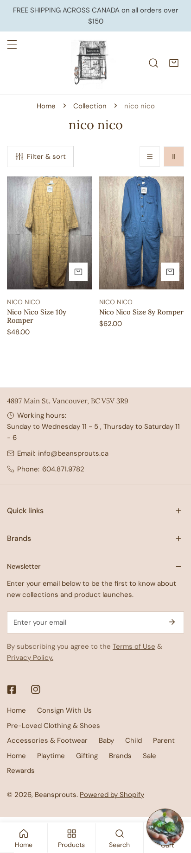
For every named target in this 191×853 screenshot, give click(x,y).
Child (133, 740)
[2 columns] (174, 156)
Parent (164, 740)
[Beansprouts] (93, 63)
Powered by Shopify (112, 794)
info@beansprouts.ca (73, 453)
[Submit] (172, 622)
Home (46, 106)
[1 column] (150, 156)
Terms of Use (134, 646)
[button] (174, 63)
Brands (120, 755)
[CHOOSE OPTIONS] (78, 272)
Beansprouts (55, 794)
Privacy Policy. (30, 657)
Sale (149, 755)
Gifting (87, 755)
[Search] (153, 63)
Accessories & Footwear (47, 740)
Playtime (51, 755)
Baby (106, 740)
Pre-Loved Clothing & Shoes (53, 725)
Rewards (21, 770)
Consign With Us (64, 710)
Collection (90, 106)
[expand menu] (12, 44)
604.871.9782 (63, 469)
